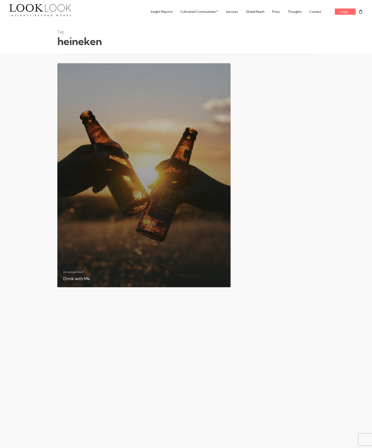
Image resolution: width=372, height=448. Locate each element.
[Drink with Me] (144, 175)
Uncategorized (73, 272)
